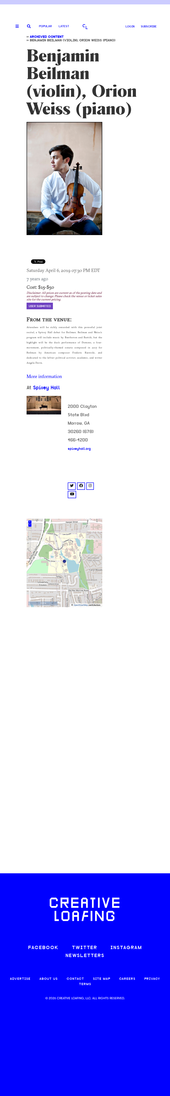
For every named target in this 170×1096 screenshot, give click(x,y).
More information (44, 376)
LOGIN (130, 26)
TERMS (85, 984)
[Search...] (29, 26)
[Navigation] (15, 26)
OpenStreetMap (80, 605)
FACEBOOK (43, 947)
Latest (64, 26)
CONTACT (75, 979)
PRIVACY (152, 979)
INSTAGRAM (126, 947)
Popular (45, 26)
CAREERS (127, 979)
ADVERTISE (20, 979)
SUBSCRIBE (149, 26)
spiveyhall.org (79, 449)
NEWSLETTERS (85, 955)
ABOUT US (48, 979)
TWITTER (84, 947)
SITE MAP (101, 979)
